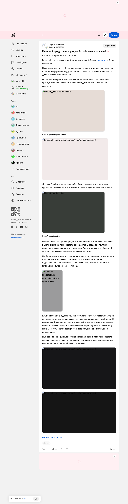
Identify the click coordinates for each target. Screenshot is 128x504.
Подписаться (109, 46)
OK (36, 499)
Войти (114, 35)
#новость (47, 437)
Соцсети (52, 47)
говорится (101, 60)
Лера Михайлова (56, 45)
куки (24, 499)
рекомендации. (17, 237)
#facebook (57, 437)
